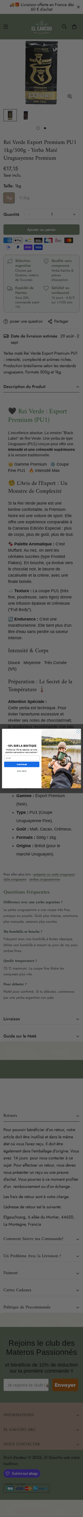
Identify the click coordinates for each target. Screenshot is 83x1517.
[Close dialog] (78, 731)
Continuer (22, 764)
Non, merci (21, 771)
